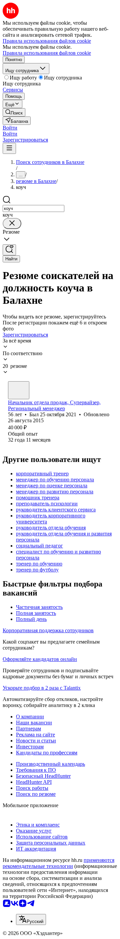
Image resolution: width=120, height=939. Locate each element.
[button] (10, 128)
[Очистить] (12, 223)
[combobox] (33, 208)
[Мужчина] (18, 390)
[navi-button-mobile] (9, 148)
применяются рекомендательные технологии (58, 863)
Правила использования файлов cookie (47, 53)
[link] (14, 112)
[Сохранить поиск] (9, 249)
